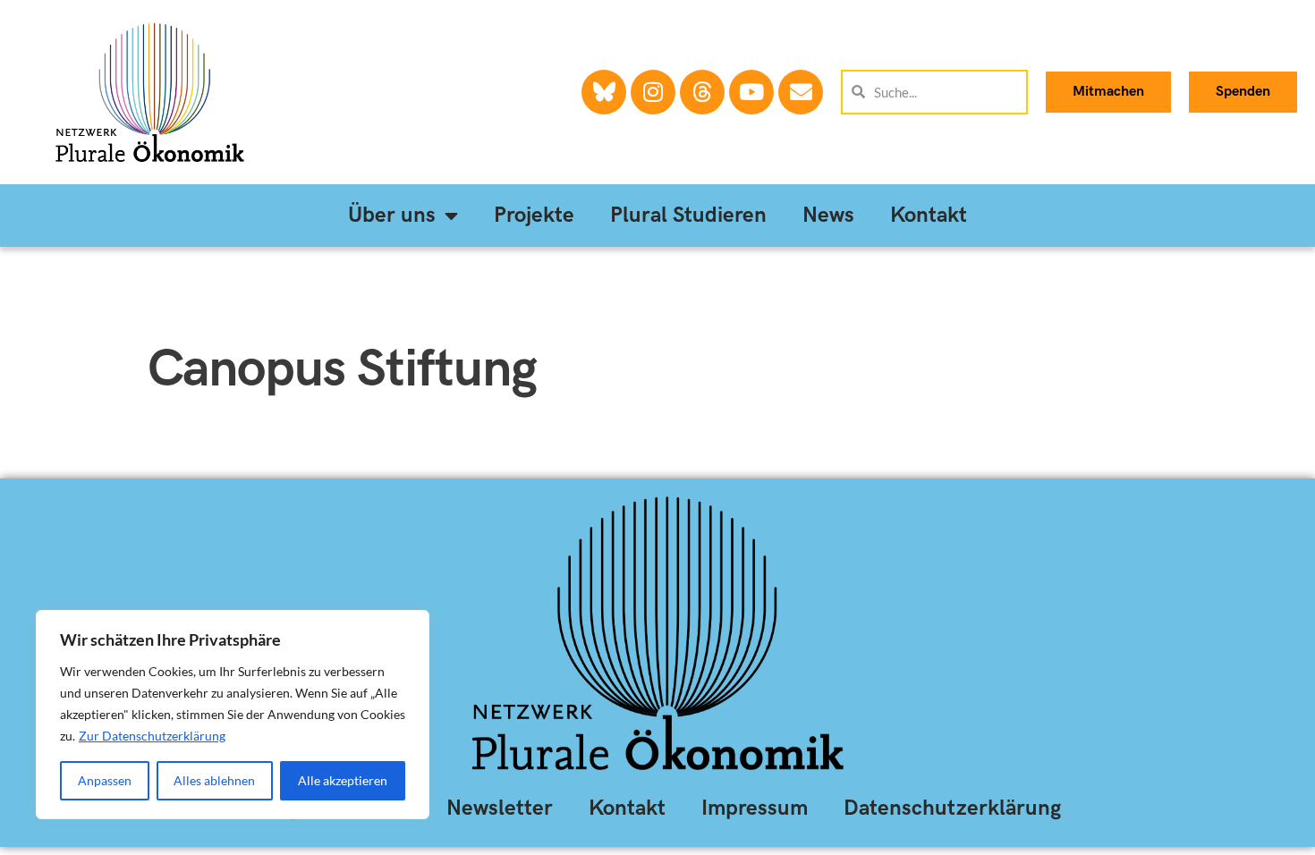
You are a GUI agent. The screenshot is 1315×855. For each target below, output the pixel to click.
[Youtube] (751, 92)
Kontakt (928, 215)
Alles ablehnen (214, 780)
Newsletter (499, 808)
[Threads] (702, 92)
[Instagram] (653, 92)
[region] (232, 714)
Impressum (754, 808)
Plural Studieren (688, 215)
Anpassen (105, 780)
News (828, 215)
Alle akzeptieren (342, 780)
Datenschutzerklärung (952, 808)
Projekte (534, 215)
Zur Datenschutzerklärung (152, 735)
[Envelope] (800, 92)
